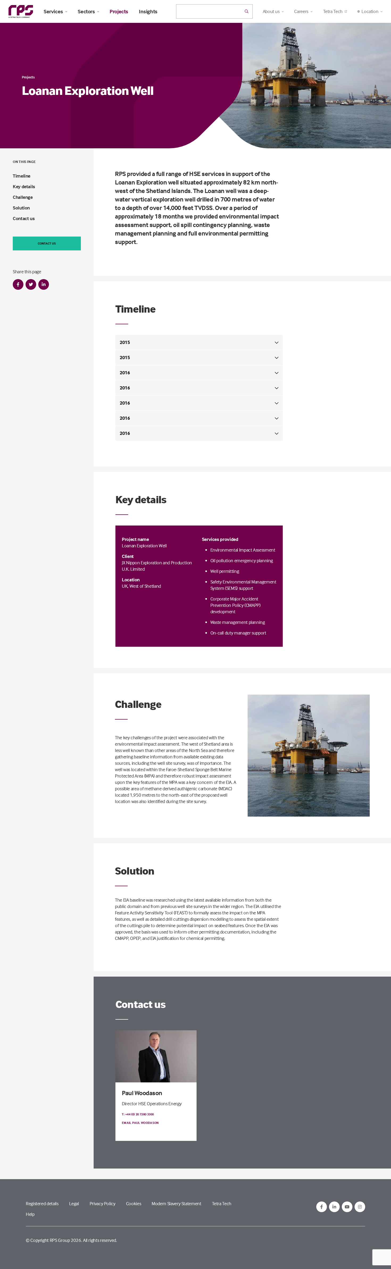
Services (53, 11)
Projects (119, 11)
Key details (24, 186)
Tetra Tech (333, 11)
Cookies (133, 1203)
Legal (74, 1203)
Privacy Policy (102, 1203)
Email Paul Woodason (140, 1123)
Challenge (23, 197)
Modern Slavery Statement (176, 1203)
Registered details (42, 1203)
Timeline (21, 176)
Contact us (24, 218)
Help (30, 1214)
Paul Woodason (142, 1093)
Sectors (86, 11)
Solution (21, 208)
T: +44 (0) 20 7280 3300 (138, 1114)
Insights (148, 11)
